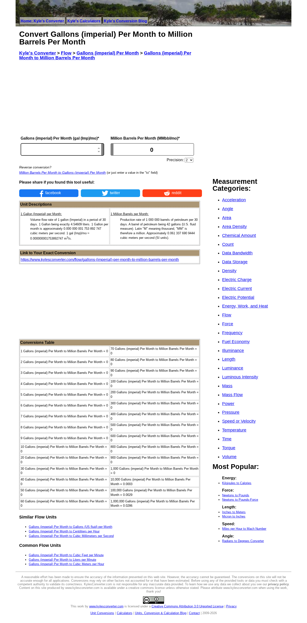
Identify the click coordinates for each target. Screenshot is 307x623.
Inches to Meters (234, 512)
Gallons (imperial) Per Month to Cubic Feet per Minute (66, 555)
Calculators (124, 613)
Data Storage (235, 261)
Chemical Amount (239, 235)
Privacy (231, 606)
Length (228, 359)
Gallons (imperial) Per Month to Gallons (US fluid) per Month (70, 527)
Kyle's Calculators (83, 21)
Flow (226, 315)
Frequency (232, 332)
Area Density (234, 226)
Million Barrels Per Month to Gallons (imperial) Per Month (62, 172)
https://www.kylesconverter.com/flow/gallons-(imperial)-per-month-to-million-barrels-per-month (100, 260)
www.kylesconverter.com (106, 606)
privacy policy (278, 584)
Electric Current (237, 288)
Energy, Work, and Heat (245, 306)
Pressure (230, 412)
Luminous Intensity (240, 377)
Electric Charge (237, 279)
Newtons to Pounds (235, 495)
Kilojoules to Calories (236, 483)
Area (226, 217)
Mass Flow (232, 394)
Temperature (234, 430)
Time (226, 439)
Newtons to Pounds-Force (240, 499)
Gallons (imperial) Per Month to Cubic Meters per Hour (66, 564)
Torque (228, 447)
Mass (227, 385)
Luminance (232, 368)
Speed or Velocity (239, 421)
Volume (229, 456)
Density (229, 270)
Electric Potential (238, 297)
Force (227, 323)
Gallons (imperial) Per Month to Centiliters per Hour (64, 531)
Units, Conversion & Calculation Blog (160, 613)
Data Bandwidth (237, 253)
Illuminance (233, 350)
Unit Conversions (102, 613)
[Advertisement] (110, 98)
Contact (194, 613)
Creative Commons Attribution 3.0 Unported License (188, 606)
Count (228, 244)
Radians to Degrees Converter (243, 541)
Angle (227, 208)
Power (228, 403)
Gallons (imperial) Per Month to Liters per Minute (62, 559)
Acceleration (234, 199)
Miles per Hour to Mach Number (244, 528)
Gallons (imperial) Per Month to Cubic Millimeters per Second (71, 536)
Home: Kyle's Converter (42, 21)
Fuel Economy (236, 341)
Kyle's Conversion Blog (125, 21)
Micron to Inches (233, 516)
